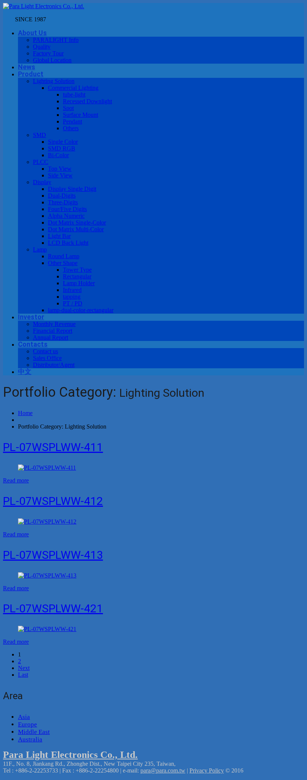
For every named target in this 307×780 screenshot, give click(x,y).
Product (30, 74)
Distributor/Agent (54, 365)
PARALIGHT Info (56, 40)
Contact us (45, 351)
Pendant (72, 121)
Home (25, 413)
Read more (16, 480)
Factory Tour (48, 53)
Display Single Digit (72, 189)
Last (23, 674)
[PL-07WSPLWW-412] (47, 521)
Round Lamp (63, 256)
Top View (60, 168)
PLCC (40, 162)
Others (71, 128)
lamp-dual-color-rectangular (80, 310)
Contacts (33, 344)
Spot (68, 108)
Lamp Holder (79, 283)
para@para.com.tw (162, 770)
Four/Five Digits (67, 209)
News (26, 67)
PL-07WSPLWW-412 (53, 501)
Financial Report (52, 330)
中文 (24, 371)
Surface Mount (80, 115)
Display (42, 182)
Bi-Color (58, 155)
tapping (71, 296)
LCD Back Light (68, 243)
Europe (27, 724)
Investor (31, 317)
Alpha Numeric (66, 216)
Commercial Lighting (73, 88)
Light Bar (59, 236)
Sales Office (47, 358)
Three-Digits (63, 202)
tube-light (74, 94)
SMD (39, 135)
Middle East (34, 731)
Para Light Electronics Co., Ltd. (70, 754)
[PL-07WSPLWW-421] (47, 629)
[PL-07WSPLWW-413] (47, 575)
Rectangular (77, 276)
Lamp (40, 249)
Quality (42, 46)
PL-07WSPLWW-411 (53, 447)
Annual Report (50, 337)
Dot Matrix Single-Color (77, 222)
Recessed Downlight (87, 101)
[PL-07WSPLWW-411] (47, 467)
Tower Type (77, 269)
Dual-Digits (62, 195)
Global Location (52, 60)
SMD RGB (61, 148)
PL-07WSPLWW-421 (53, 608)
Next (24, 668)
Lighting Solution (54, 81)
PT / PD (72, 303)
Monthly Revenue (54, 324)
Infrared (72, 290)
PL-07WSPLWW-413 (53, 554)
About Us (32, 33)
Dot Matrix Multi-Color (76, 229)
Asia (24, 716)
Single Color (63, 141)
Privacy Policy (206, 770)
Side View (60, 175)
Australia (30, 739)
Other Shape (62, 263)
